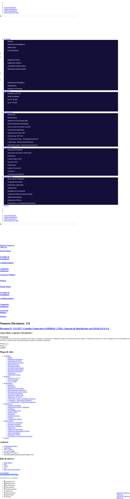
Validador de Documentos (15, 429)
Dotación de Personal (14, 375)
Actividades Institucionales (16, 368)
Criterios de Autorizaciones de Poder (19, 431)
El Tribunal (7, 356)
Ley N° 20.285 (12, 381)
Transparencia (8, 404)
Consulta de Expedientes (4, 258)
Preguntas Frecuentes (14, 424)
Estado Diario (5, 251)
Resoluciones (12, 387)
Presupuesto (11, 414)
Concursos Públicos (7, 275)
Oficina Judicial (8, 421)
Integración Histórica (14, 366)
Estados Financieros (14, 416)
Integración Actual (13, 364)
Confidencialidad (6, 263)
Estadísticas (11, 409)
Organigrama (12, 373)
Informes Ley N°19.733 (15, 397)
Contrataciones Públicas (15, 419)
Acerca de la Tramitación (15, 422)
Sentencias (11, 385)
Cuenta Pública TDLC (14, 410)
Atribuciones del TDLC (15, 361)
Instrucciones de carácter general (17, 392)
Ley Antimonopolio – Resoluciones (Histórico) (22, 402)
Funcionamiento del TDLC (16, 363)
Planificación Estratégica (15, 371)
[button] (67, 39)
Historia (10, 357)
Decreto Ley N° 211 (14, 378)
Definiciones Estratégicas (15, 359)
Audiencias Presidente (14, 405)
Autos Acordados (13, 380)
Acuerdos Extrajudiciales (15, 393)
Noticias (3, 281)
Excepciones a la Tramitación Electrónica (20, 436)
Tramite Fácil (12, 428)
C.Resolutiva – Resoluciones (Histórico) (20, 400)
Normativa (7, 376)
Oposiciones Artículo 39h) (15, 395)
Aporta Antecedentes (14, 433)
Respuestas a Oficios (14, 434)
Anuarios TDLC (13, 412)
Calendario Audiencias (4, 270)
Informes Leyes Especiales (16, 388)
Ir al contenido (4, 473)
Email (2, 345)
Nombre (2, 343)
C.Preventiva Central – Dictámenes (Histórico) (22, 399)
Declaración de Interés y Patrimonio (18, 407)
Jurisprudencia (8, 383)
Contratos (10, 417)
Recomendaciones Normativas (17, 390)
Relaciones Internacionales (16, 369)
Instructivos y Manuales (15, 426)
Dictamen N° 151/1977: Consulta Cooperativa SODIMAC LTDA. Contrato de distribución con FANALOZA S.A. (54, 328)
